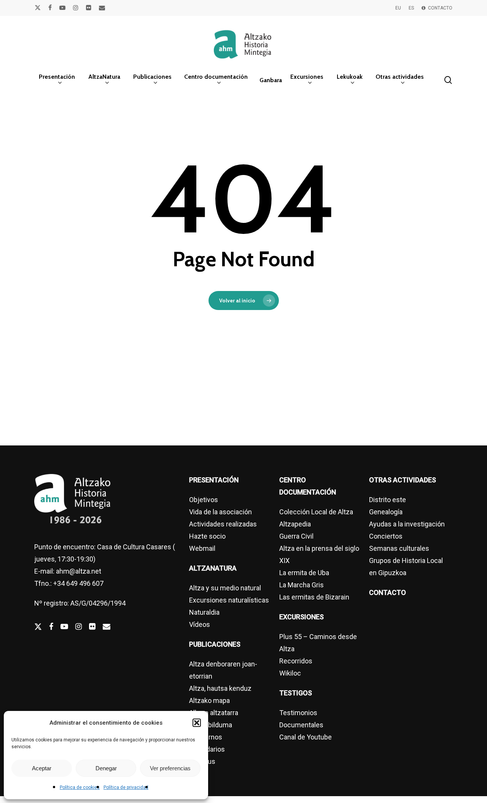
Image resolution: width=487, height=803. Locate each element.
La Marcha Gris (301, 585)
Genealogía (386, 512)
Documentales (301, 725)
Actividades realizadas (223, 524)
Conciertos (386, 536)
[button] (197, 723)
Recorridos (295, 661)
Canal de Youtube (305, 737)
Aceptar (41, 768)
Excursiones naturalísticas (229, 600)
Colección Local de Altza (316, 512)
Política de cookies (80, 787)
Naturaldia (204, 612)
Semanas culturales (399, 548)
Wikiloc (290, 673)
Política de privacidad (125, 787)
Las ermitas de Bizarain (314, 597)
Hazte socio (207, 536)
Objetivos (203, 500)
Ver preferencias (170, 768)
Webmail (202, 548)
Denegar (106, 768)
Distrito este (387, 500)
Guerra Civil (296, 536)
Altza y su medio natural (225, 588)
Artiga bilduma (210, 725)
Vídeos (199, 624)
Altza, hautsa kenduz (220, 688)
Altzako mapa (209, 700)
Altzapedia (295, 524)
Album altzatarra (213, 713)
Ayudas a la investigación (407, 524)
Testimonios (298, 713)
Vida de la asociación (220, 512)
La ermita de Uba (304, 573)
